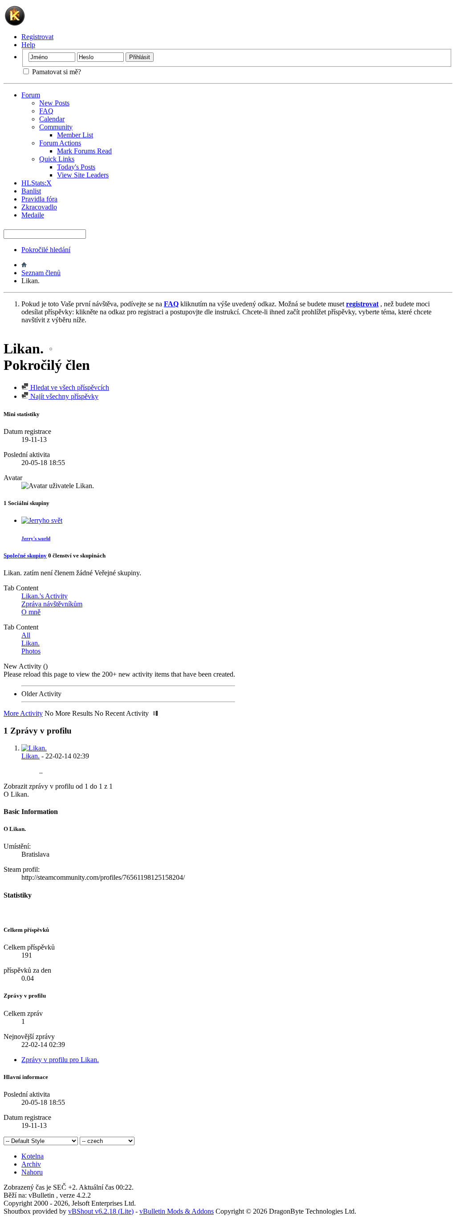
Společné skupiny (25, 555)
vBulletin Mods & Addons (176, 1211)
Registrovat (37, 36)
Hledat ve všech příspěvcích (68, 387)
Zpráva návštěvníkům (51, 604)
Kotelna (32, 1156)
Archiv (31, 1164)
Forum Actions (60, 143)
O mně (31, 612)
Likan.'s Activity (44, 596)
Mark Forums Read (84, 151)
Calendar (52, 119)
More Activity (23, 713)
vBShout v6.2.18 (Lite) (101, 1211)
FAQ (46, 111)
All (25, 635)
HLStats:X (36, 183)
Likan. (30, 643)
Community (56, 127)
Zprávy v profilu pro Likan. (60, 1059)
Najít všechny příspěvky (63, 396)
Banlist (31, 191)
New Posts (54, 103)
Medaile (32, 215)
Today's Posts (76, 167)
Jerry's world (35, 538)
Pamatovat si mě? (55, 72)
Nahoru (32, 1172)
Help (28, 44)
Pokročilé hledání (45, 249)
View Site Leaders (83, 175)
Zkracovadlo (39, 207)
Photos (31, 651)
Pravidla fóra (39, 199)
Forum (30, 95)
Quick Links (56, 159)
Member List (75, 135)
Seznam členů (41, 273)
